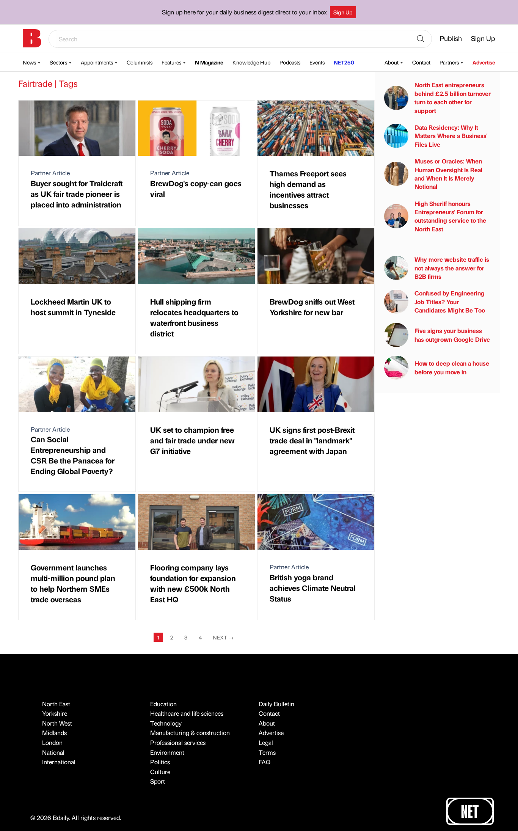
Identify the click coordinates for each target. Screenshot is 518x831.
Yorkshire (54, 713)
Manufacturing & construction (190, 733)
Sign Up (343, 12)
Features (171, 62)
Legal (266, 742)
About (392, 62)
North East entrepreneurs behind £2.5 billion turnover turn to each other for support (452, 97)
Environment (167, 752)
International (58, 762)
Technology (166, 723)
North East (56, 704)
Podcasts (289, 62)
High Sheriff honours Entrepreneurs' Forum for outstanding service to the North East (450, 215)
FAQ (264, 762)
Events (317, 62)
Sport (157, 781)
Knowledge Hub (251, 62)
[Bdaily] (32, 38)
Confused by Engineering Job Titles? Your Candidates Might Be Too (449, 301)
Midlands (54, 733)
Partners (449, 62)
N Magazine (209, 62)
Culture (160, 772)
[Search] (420, 39)
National (53, 752)
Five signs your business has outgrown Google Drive (452, 335)
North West (57, 723)
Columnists (139, 62)
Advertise (483, 62)
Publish (451, 38)
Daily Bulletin (276, 704)
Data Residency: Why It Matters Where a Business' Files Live (450, 135)
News (29, 62)
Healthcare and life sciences (186, 713)
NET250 (344, 62)
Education (163, 704)
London (52, 742)
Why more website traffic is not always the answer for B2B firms (451, 267)
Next (223, 637)
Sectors (58, 62)
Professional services (178, 742)
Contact (421, 62)
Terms (267, 752)
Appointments (97, 62)
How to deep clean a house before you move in (451, 367)
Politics (160, 762)
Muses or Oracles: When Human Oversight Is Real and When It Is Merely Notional (448, 173)
